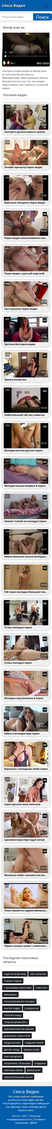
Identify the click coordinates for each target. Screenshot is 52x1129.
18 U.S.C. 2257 (19, 1116)
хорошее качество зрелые (19, 1028)
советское (41, 987)
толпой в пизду (12, 1015)
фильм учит (34, 1070)
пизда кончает (12, 1042)
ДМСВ (33, 1122)
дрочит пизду (11, 1049)
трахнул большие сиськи (18, 1077)
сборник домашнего (15, 1022)
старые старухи (13, 980)
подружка (40, 1063)
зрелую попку (31, 1049)
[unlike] (8, 63)
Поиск (42, 17)
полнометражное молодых (19, 1001)
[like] (4, 63)
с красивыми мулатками (17, 987)
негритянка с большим (17, 1063)
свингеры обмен (13, 1070)
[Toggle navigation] (46, 5)
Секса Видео (13, 5)
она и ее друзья (13, 1056)
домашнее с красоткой (17, 1035)
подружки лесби (34, 1042)
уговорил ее (31, 1008)
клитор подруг (12, 1008)
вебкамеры (10, 994)
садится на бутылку (15, 974)
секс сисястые (38, 974)
